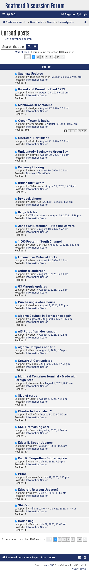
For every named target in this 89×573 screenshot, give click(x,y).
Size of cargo (27, 395)
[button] (27, 56)
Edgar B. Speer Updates (35, 442)
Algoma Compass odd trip (36, 347)
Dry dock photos (30, 198)
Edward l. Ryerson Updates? (38, 490)
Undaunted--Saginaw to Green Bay (43, 151)
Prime (22, 474)
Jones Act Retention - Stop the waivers (46, 226)
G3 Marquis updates (32, 286)
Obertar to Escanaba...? (35, 411)
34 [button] (58, 56)
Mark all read (22, 52)
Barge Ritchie (27, 212)
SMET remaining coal (33, 427)
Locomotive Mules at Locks (37, 257)
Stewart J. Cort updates (35, 361)
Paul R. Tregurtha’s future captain (42, 458)
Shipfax (23, 505)
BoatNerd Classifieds (38, 173)
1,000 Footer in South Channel (40, 241)
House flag (26, 521)
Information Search (37, 79)
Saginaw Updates (30, 73)
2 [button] (37, 56)
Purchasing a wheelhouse (36, 302)
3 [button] (42, 56)
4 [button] (46, 56)
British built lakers (31, 183)
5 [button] (51, 56)
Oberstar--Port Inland (33, 138)
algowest (34, 319)
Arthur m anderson (31, 271)
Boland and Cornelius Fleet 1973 (41, 89)
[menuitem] (11, 14)
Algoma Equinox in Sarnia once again (45, 316)
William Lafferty (38, 215)
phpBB (49, 565)
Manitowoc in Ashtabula (35, 105)
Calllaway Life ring (31, 167)
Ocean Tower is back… (34, 121)
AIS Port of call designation (37, 331)
